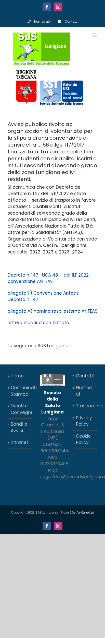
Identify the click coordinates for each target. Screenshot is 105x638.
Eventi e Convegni (20, 409)
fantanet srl (85, 512)
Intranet (19, 442)
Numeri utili (84, 391)
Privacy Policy (84, 421)
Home (17, 376)
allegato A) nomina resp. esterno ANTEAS (52, 311)
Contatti (85, 376)
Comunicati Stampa (20, 391)
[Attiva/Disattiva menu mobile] (94, 35)
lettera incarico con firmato (38, 323)
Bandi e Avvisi (19, 427)
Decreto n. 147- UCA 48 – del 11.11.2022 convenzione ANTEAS (48, 278)
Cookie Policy (83, 439)
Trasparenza (85, 406)
